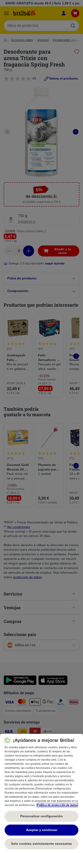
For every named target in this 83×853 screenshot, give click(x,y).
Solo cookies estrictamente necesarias (41, 843)
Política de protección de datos (57, 805)
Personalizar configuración (41, 816)
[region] (41, 793)
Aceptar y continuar (41, 830)
